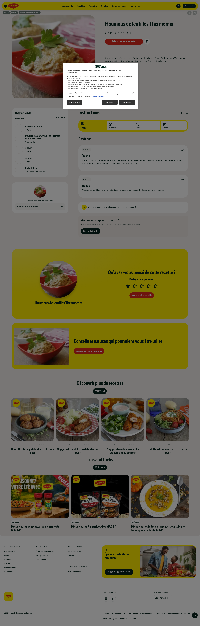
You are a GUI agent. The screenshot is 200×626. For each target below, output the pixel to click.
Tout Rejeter (110, 102)
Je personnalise (74, 102)
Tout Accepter (127, 102)
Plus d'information (98, 96)
